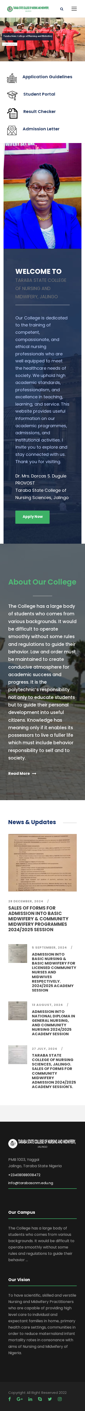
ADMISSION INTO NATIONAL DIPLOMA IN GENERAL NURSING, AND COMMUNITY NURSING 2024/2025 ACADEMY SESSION (53, 1023)
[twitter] (50, 1399)
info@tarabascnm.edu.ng (30, 1182)
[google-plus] (20, 1399)
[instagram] (60, 1399)
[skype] (40, 1399)
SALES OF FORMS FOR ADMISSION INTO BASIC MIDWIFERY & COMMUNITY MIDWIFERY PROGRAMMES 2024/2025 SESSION (38, 919)
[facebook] (10, 1399)
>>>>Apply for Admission (9, 44)
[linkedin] (30, 1399)
